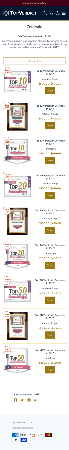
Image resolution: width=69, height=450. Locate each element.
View (50, 90)
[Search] (45, 13)
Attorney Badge (50, 79)
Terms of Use (16, 427)
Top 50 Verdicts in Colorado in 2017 (50, 282)
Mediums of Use (27, 427)
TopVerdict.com (18, 422)
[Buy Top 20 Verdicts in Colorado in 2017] (17, 186)
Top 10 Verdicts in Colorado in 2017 (50, 72)
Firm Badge (50, 148)
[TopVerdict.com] (21, 13)
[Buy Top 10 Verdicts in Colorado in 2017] (17, 82)
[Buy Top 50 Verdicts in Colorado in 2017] (17, 291)
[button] (51, 13)
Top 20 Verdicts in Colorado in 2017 (50, 177)
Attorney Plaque (50, 113)
